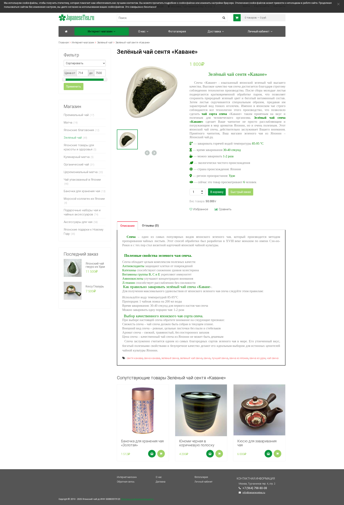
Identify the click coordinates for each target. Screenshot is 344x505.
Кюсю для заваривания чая (257, 443)
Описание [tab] (127, 226)
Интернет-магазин (83, 42)
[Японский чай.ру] (76, 16)
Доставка (160, 481)
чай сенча (273, 358)
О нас (159, 477)
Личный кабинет (203, 481)
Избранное (200, 209)
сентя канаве (135, 358)
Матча (68, 122)
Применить (73, 86)
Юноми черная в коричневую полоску (196, 443)
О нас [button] (142, 31)
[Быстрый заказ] (161, 453)
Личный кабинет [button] (259, 31)
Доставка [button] (214, 31)
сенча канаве (152, 358)
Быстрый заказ (241, 192)
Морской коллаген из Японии (84, 198)
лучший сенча (220, 358)
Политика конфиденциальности (137, 499)
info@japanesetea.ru (253, 492)
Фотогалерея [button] (177, 31)
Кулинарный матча (77, 157)
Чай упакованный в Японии (82, 179)
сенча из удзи (257, 358)
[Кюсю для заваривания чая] (259, 409)
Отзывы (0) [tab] (150, 225)
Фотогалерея (201, 477)
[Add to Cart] (152, 453)
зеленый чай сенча (191, 358)
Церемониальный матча (81, 172)
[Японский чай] (66, 31)
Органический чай (76, 164)
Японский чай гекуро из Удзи (95, 265)
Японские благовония (79, 130)
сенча (207, 358)
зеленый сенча (170, 358)
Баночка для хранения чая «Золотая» (142, 443)
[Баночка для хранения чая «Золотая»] (143, 410)
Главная (64, 42)
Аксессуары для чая (78, 222)
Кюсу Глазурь (95, 286)
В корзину (216, 192)
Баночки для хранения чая (82, 191)
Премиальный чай (76, 115)
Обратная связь (125, 481)
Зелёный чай (104, 42)
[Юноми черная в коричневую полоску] (201, 410)
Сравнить (225, 209)
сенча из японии (238, 358)
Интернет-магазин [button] (100, 31)
